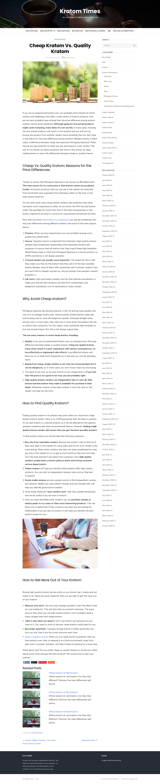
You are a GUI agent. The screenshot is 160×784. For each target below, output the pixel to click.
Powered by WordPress (110, 779)
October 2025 (107, 226)
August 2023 (107, 358)
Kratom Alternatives (123, 31)
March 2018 (106, 516)
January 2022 (107, 409)
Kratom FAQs (64, 31)
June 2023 (106, 368)
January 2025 (107, 272)
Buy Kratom (77, 31)
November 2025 (108, 221)
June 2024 (106, 307)
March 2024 (106, 322)
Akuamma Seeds (88, 740)
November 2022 (108, 394)
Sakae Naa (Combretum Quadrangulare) (119, 106)
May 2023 (106, 373)
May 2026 (106, 190)
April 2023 (106, 378)
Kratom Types (107, 153)
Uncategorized (107, 163)
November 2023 (108, 343)
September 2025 (108, 231)
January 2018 (107, 526)
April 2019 (106, 465)
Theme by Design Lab (129, 779)
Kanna (106, 86)
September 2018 (108, 490)
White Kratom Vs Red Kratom (63, 672)
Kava (106, 91)
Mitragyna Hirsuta (110, 96)
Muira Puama (109, 101)
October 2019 (107, 449)
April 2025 (106, 256)
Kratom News (107, 133)
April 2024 (106, 317)
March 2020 (106, 434)
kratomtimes (69, 58)
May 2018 (106, 505)
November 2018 (108, 485)
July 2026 (105, 180)
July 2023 (105, 363)
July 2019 (105, 455)
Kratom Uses (32, 31)
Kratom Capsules (108, 112)
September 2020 (108, 419)
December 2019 (108, 444)
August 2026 (107, 175)
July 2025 (105, 241)
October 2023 (107, 348)
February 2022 (107, 404)
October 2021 (107, 414)
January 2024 (107, 333)
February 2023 (107, 389)
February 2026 (107, 206)
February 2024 (107, 328)
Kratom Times (80, 11)
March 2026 (106, 201)
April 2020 (106, 429)
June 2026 (106, 185)
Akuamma (107, 76)
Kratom (105, 67)
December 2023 (108, 338)
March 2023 (106, 383)
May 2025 (106, 251)
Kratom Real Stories (95, 31)
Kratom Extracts (108, 122)
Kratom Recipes (108, 143)
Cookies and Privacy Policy (111, 760)
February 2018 (107, 521)
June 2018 (106, 500)
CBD (109, 31)
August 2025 (107, 236)
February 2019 (107, 475)
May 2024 (106, 312)
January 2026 (107, 211)
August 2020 (107, 424)
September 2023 (108, 353)
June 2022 (106, 399)
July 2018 (105, 495)
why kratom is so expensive (55, 219)
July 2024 (105, 302)
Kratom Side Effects (109, 148)
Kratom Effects (47, 31)
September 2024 (108, 292)
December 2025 (108, 216)
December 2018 (108, 480)
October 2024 (107, 287)
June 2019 (106, 460)
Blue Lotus (108, 81)
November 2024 (108, 282)
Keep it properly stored (36, 636)
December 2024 (108, 277)
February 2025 (107, 267)
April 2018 (106, 510)
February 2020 (107, 439)
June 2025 (106, 246)
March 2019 (106, 470)
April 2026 (106, 195)
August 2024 (107, 297)
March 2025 (106, 262)
